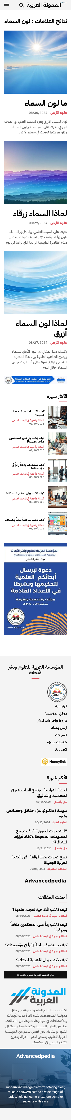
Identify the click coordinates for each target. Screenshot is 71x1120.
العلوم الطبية (59, 822)
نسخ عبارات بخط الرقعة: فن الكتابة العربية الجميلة (39, 860)
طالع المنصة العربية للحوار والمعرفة (35, 975)
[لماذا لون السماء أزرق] (35, 282)
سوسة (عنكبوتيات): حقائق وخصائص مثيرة (36, 813)
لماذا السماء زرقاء (40, 213)
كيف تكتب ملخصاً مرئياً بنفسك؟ (24, 520)
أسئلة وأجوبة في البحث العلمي (28, 420)
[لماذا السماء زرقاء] (35, 172)
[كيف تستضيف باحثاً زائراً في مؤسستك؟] (57, 470)
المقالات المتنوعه (57, 869)
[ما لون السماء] (35, 62)
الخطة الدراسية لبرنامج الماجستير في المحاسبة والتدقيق (39, 793)
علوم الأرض (58, 113)
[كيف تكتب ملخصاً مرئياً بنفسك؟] (57, 523)
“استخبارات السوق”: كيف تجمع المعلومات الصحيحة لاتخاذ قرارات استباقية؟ (40, 836)
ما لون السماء (45, 103)
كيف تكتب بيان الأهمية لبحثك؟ (25, 493)
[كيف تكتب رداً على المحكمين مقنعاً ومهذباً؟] (57, 443)
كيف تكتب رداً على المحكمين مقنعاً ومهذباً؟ (26, 440)
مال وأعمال (60, 802)
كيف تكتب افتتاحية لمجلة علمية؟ (28, 413)
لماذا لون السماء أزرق (41, 328)
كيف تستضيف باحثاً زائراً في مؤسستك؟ (28, 467)
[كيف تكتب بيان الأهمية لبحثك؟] (57, 497)
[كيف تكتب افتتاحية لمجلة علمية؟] (57, 417)
